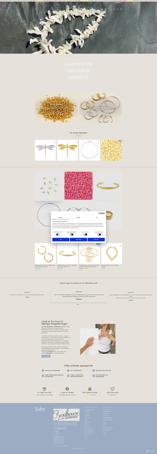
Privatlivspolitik (106, 409)
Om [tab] (97, 217)
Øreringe (87, 425)
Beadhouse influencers (108, 427)
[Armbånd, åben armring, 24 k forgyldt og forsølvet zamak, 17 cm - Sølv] (59, 270)
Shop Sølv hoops (95, 112)
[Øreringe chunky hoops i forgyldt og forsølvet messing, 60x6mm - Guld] (35, 270)
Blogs (104, 431)
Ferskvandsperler (88, 433)
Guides (104, 423)
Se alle (78, 135)
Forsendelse (105, 413)
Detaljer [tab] (78, 217)
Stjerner (94, 394)
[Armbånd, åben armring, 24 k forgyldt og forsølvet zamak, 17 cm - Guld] (58, 270)
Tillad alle (96, 239)
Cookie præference (107, 411)
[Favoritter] (118, 9)
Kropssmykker (88, 417)
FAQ (104, 421)
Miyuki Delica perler (89, 431)
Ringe (86, 419)
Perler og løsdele (88, 427)
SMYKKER (78, 70)
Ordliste (105, 433)
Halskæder (87, 415)
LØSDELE (78, 77)
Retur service (106, 415)
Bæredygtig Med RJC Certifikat (67, 394)
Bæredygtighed (106, 429)
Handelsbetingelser (107, 419)
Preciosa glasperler (89, 429)
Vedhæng (87, 421)
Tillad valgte (78, 239)
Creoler (86, 435)
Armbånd (87, 413)
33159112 (57, 430)
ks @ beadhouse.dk (61, 428)
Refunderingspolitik (107, 417)
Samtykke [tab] (60, 217)
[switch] (71, 234)
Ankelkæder (87, 411)
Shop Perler (62, 113)
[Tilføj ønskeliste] (54, 142)
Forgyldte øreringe (89, 409)
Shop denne (50, 113)
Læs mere (46, 356)
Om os (104, 425)
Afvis (61, 239)
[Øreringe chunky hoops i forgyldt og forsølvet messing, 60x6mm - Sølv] (37, 270)
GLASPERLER (78, 64)
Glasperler (87, 423)
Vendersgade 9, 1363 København (42, 2)
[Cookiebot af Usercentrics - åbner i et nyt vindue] (99, 213)
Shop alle (108, 112)
